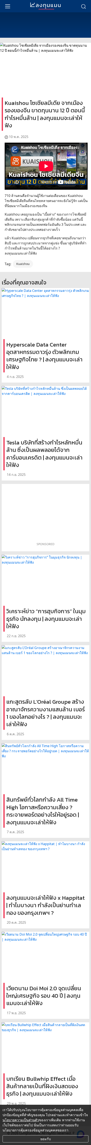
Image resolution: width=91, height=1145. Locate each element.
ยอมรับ (45, 1139)
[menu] (7, 6)
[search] (83, 6)
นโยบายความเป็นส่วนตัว (21, 1120)
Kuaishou (23, 264)
